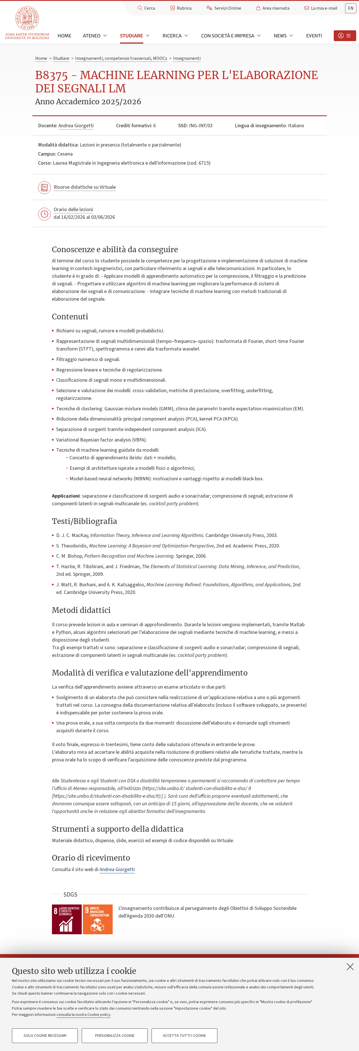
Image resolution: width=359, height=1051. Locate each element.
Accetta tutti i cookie (184, 1036)
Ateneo (91, 36)
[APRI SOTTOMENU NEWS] (291, 35)
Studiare (131, 36)
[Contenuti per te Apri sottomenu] (345, 35)
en (351, 8)
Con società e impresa (227, 36)
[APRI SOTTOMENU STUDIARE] (147, 35)
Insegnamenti (187, 58)
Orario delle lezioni (73, 209)
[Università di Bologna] (28, 23)
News (280, 36)
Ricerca (172, 36)
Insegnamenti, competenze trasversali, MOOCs (121, 58)
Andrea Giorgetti (76, 125)
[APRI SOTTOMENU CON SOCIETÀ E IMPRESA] (258, 35)
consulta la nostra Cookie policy (83, 1015)
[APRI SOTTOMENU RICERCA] (186, 35)
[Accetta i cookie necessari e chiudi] (350, 966)
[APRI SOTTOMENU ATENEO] (104, 35)
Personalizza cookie (115, 1036)
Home (64, 36)
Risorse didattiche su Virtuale (85, 187)
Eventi (314, 36)
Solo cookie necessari (45, 1036)
